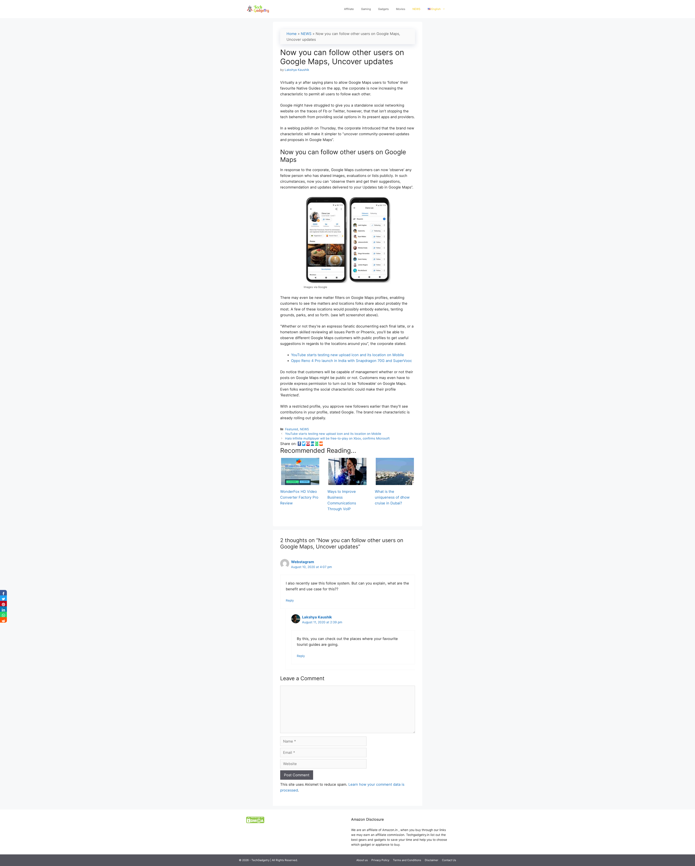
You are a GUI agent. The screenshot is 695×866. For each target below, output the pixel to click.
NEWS (416, 9)
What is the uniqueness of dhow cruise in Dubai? (392, 497)
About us (362, 860)
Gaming (366, 9)
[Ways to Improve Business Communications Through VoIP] (347, 482)
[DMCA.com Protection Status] (255, 822)
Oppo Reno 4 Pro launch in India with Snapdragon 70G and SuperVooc (351, 361)
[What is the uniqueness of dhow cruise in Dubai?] (395, 482)
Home (292, 34)
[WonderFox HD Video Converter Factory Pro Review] (300, 482)
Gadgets (383, 9)
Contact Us (449, 860)
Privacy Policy (380, 860)
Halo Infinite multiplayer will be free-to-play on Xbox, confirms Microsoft (337, 438)
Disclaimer (431, 860)
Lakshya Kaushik (317, 617)
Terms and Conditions (407, 860)
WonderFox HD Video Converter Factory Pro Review (299, 497)
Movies (400, 9)
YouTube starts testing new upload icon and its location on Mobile (347, 355)
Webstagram (302, 562)
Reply (290, 600)
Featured (291, 429)
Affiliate (349, 9)
